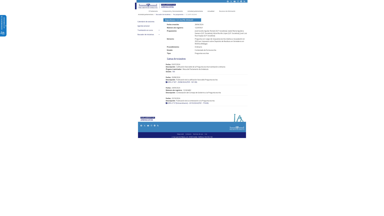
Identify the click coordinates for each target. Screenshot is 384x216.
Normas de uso (198, 134)
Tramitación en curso (145, 30)
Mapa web (180, 134)
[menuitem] (149, 22)
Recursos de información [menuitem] (227, 11)
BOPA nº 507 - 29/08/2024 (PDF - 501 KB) (182, 82)
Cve (206, 134)
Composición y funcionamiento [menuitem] (173, 11)
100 (173, 71)
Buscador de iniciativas (146, 35)
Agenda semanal (144, 26)
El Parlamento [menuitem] (153, 11)
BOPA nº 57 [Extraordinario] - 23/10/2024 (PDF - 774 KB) (188, 103)
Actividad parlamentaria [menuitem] (195, 11)
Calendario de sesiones (146, 22)
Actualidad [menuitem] (211, 11)
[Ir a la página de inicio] (148, 6)
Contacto (188, 134)
